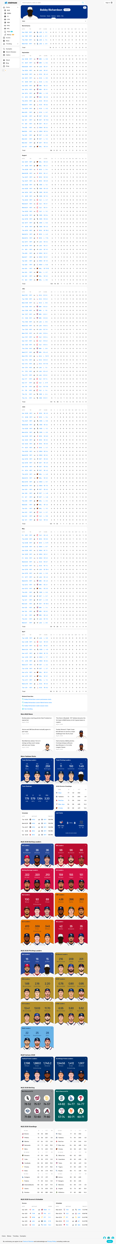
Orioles (60, 808)
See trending (28, 709)
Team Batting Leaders (29, 760)
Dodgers (27, 1177)
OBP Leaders (60, 895)
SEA (79, 1225)
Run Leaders (26, 895)
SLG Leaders (26, 922)
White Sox (61, 1155)
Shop (7, 66)
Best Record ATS (27, 1091)
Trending (15, 1236)
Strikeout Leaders (62, 954)
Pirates (26, 1167)
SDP (79, 1217)
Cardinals (27, 1163)
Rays (59, 793)
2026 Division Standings (64, 786)
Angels (60, 1188)
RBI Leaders (60, 845)
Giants (26, 1188)
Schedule (25, 813)
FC (8, 16)
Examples (9, 49)
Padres (26, 1181)
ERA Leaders (26, 979)
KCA (40, 74)
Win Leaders (26, 954)
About (8, 60)
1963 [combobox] (23, 21)
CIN (33, 1210)
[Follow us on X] (113, 1238)
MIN (40, 59)
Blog (7, 63)
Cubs (26, 1159)
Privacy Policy (51, 1241)
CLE (40, 200)
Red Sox (61, 800)
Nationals (27, 1145)
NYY (45, 819)
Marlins (26, 1141)
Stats (48, 16)
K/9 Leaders (26, 1004)
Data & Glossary (11, 52)
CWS (40, 185)
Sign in (108, 3)
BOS (40, 169)
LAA (40, 67)
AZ (78, 1221)
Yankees (67, 10)
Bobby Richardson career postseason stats (37, 699)
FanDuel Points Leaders (29, 1058)
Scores (8, 38)
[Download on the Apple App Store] (104, 1238)
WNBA (9, 13)
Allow (109, 1241)
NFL (8, 28)
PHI (45, 1213)
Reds (26, 1171)
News (7, 41)
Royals (60, 1171)
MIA (45, 1221)
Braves (26, 1134)
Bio (62, 16)
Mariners (61, 1185)
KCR (45, 1225)
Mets (26, 1149)
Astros (60, 1177)
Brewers (26, 1155)
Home (4, 1236)
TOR (33, 1213)
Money (9, 35)
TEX (67, 1210)
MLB (8, 10)
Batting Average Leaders (30, 870)
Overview (43, 16)
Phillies (26, 1138)
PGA (8, 31)
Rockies (26, 1192)
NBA (8, 22)
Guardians (61, 1159)
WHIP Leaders (60, 979)
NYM (33, 1217)
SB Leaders (59, 922)
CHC (33, 1225)
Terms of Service (28, 1241)
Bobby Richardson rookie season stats (36, 706)
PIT (45, 1217)
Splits (58, 16)
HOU (33, 819)
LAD (40, 32)
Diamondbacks (29, 1185)
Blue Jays (61, 804)
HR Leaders (25, 845)
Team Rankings (27, 786)
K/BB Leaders (60, 1004)
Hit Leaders (59, 870)
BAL (40, 146)
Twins (60, 1163)
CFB (8, 19)
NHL (8, 25)
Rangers (61, 1181)
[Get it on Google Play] (108, 1238)
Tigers (60, 1167)
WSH (40, 127)
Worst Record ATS (62, 1091)
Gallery (8, 55)
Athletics (61, 1192)
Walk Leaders (26, 1028)
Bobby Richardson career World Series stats (38, 702)
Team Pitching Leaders (63, 760)
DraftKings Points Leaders (64, 1058)
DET (40, 116)
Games (53, 16)
